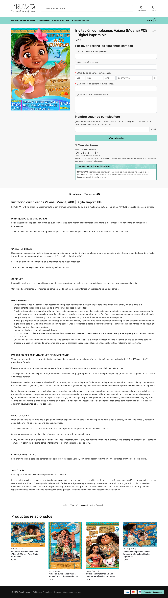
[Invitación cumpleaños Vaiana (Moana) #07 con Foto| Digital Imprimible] (153, 31)
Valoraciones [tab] (91, 194)
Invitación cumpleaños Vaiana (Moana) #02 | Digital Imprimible (63, 575)
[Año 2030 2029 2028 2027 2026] (110, 77)
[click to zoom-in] (40, 69)
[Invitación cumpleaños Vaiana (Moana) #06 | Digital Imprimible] (102, 545)
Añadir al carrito (116, 138)
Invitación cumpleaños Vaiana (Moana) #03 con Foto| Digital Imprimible (136, 554)
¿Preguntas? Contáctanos (152, 592)
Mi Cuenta (142, 10)
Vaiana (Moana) (96, 505)
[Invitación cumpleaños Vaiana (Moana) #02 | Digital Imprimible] (65, 545)
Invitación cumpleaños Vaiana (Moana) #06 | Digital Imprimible (100, 575)
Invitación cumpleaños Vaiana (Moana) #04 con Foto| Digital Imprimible (24, 554)
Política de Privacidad (42, 592)
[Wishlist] (41, 526)
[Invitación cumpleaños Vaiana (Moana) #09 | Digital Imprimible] (155, 31)
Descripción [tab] (75, 194)
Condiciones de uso (72, 592)
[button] (152, 20)
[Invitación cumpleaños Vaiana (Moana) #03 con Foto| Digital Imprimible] (140, 534)
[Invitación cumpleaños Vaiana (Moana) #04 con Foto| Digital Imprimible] (28, 534)
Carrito (153, 10)
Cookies (57, 592)
